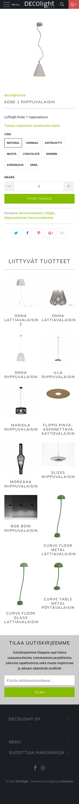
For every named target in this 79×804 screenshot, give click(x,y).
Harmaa (32, 142)
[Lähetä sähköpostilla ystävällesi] (61, 233)
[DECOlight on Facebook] (35, 768)
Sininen (51, 154)
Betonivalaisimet (30, 213)
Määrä (9, 177)
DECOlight (22, 781)
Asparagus (15, 165)
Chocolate (31, 154)
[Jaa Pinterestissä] (38, 233)
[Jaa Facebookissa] (27, 233)
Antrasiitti (53, 142)
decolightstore (15, 95)
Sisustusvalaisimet (41, 217)
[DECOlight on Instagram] (43, 768)
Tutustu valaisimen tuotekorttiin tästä (31, 126)
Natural (13, 142)
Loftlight (49, 213)
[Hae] (64, 4)
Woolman (67, 781)
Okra (34, 165)
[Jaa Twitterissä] (16, 233)
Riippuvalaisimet (15, 217)
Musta (11, 154)
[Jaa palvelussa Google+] (50, 233)
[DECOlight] (39, 4)
